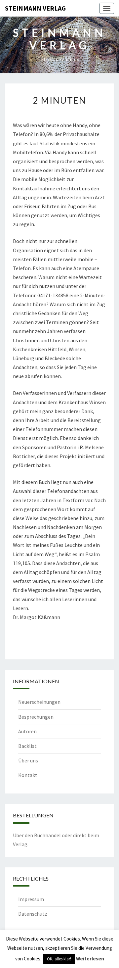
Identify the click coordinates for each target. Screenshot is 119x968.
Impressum (31, 899)
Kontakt (27, 775)
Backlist (27, 746)
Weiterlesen (90, 958)
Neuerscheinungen (39, 702)
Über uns (28, 760)
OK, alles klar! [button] (59, 959)
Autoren (27, 731)
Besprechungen (36, 716)
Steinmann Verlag (35, 8)
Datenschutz (32, 913)
